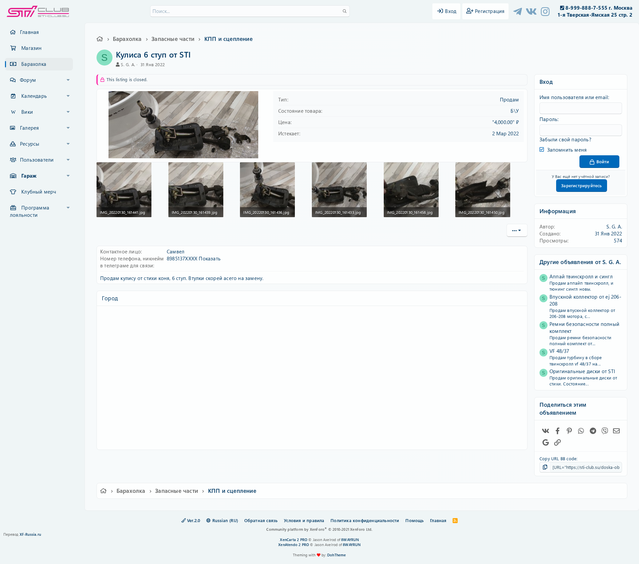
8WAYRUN (350, 539)
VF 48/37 (559, 351)
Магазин (31, 48)
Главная (29, 32)
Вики (27, 111)
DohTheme (336, 554)
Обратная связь (261, 520)
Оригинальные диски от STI (582, 371)
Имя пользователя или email (573, 97)
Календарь (34, 95)
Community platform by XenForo (319, 529)
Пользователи (37, 159)
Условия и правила (304, 520)
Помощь (414, 520)
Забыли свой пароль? (565, 139)
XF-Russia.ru (30, 534)
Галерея (29, 127)
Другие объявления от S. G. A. (580, 261)
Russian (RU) (224, 520)
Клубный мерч (38, 191)
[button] (68, 80)
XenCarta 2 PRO (293, 539)
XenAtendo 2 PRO (293, 544)
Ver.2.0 (193, 520)
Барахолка (33, 64)
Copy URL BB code (557, 458)
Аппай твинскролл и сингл (581, 276)
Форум (28, 79)
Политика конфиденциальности (364, 520)
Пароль (548, 119)
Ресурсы (29, 143)
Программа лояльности (29, 211)
